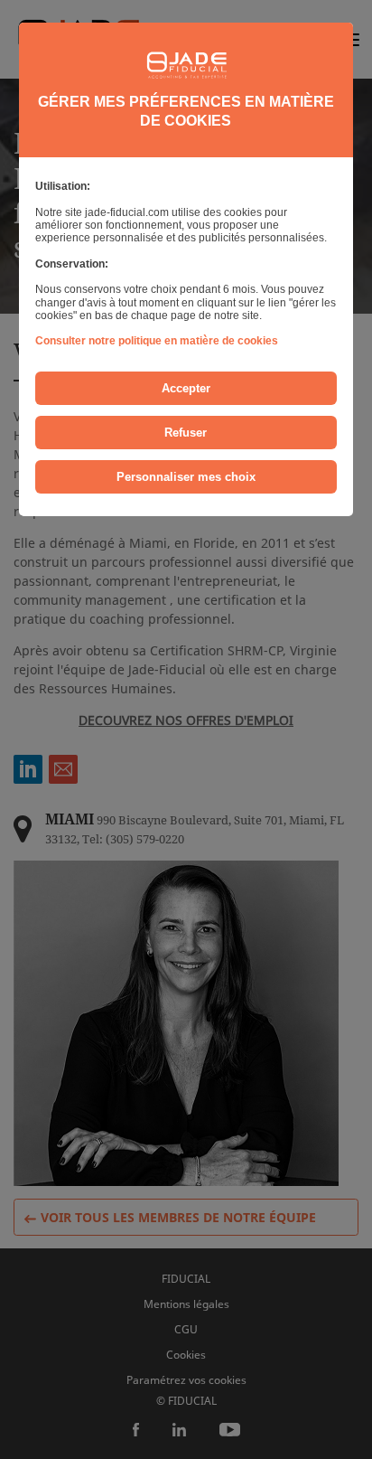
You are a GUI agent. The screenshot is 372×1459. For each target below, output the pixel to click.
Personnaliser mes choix (186, 477)
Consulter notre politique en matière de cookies (156, 340)
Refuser (185, 432)
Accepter (186, 388)
